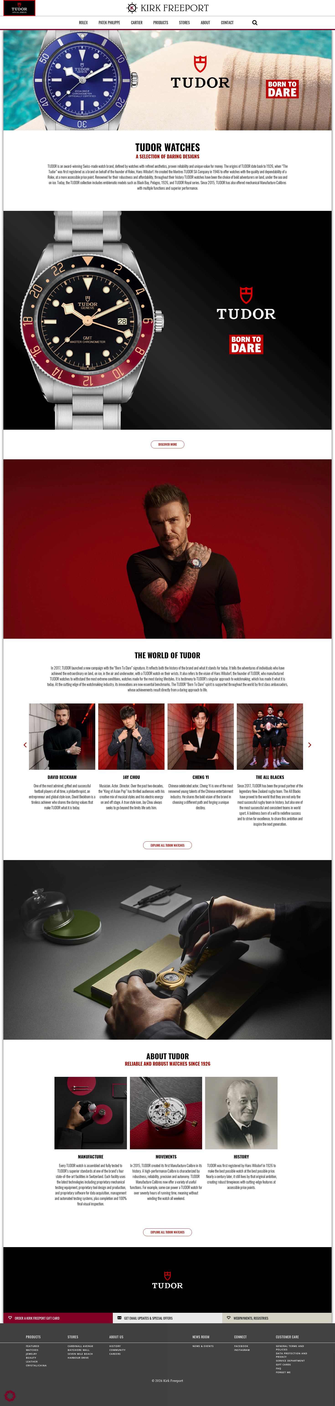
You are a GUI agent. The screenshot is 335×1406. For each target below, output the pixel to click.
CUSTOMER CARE (287, 1336)
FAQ (278, 1368)
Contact (227, 22)
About (205, 22)
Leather (32, 1361)
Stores (184, 22)
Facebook (241, 1346)
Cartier (136, 22)
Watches (32, 1350)
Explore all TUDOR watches (167, 845)
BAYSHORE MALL (79, 1350)
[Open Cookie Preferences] (10, 1400)
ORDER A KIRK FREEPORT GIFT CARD (37, 1317)
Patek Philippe (109, 22)
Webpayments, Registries (251, 1317)
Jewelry (31, 1353)
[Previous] (25, 745)
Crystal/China (36, 1365)
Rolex (83, 22)
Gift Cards (283, 1364)
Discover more (167, 444)
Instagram (242, 1350)
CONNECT (240, 1336)
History (115, 1346)
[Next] (309, 745)
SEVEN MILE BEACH (80, 1353)
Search (254, 22)
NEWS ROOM (201, 1336)
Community (117, 1350)
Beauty (31, 1357)
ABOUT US (116, 1336)
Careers (115, 1353)
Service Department (290, 1360)
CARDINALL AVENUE (80, 1346)
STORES (73, 1336)
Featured (32, 1346)
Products (160, 22)
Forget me (283, 1372)
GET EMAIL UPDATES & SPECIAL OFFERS (148, 1317)
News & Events (203, 1346)
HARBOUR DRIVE (78, 1357)
